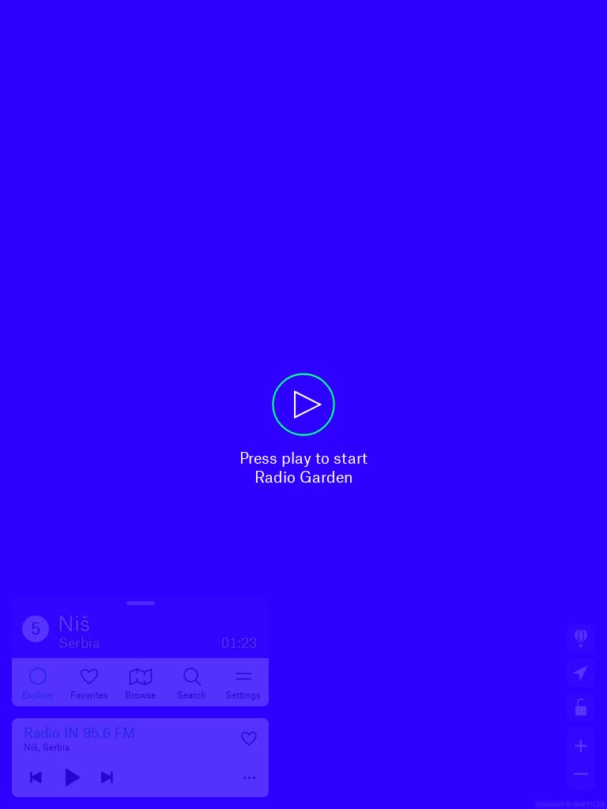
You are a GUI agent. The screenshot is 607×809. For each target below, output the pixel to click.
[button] (303, 404)
